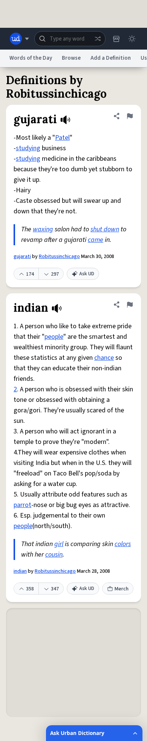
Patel (62, 137)
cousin (54, 554)
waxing (43, 229)
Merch (122, 589)
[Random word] (97, 38)
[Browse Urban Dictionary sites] (19, 38)
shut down (104, 229)
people (53, 336)
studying (28, 148)
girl (58, 544)
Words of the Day (30, 58)
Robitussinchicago (59, 256)
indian (20, 571)
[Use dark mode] (131, 38)
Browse (71, 58)
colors (123, 544)
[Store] (116, 38)
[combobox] (70, 38)
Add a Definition (110, 58)
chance (104, 357)
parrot (22, 505)
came (95, 239)
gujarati (22, 256)
